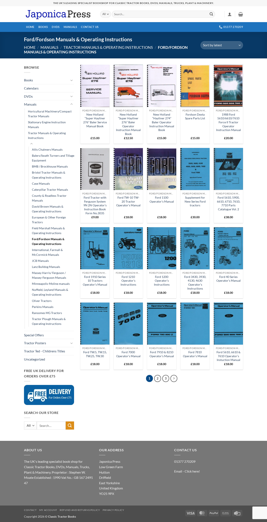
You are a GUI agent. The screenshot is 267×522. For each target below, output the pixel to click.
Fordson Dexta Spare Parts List (195, 116)
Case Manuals (41, 183)
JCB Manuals (40, 260)
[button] (230, 14)
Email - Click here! (187, 471)
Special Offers (34, 335)
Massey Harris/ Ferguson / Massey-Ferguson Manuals (49, 275)
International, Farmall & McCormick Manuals (47, 252)
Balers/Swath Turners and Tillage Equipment (53, 158)
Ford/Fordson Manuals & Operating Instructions (48, 241)
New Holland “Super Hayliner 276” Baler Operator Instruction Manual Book (128, 124)
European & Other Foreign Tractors (49, 220)
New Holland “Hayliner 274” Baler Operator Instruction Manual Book (161, 122)
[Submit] (211, 14)
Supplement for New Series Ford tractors (195, 201)
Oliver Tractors (42, 301)
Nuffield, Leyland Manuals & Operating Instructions (50, 292)
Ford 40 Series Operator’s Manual (228, 278)
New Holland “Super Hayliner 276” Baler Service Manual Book (95, 120)
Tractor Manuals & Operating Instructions (108, 47)
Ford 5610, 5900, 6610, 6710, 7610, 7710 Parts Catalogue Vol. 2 (228, 203)
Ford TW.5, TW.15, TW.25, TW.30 (95, 354)
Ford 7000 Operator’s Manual (128, 354)
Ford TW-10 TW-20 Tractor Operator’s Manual (128, 201)
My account (48, 510)
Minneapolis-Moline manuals (51, 283)
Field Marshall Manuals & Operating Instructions (48, 230)
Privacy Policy (113, 510)
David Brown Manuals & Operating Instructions (47, 209)
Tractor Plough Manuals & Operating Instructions (49, 321)
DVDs (55, 27)
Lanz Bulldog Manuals (46, 267)
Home (30, 27)
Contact (30, 510)
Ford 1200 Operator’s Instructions (162, 280)
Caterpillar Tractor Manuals (50, 189)
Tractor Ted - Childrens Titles (44, 351)
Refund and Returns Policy (80, 510)
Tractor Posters (35, 343)
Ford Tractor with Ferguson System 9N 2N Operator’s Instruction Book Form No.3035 (95, 205)
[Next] (174, 378)
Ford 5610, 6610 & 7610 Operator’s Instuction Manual (229, 356)
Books (43, 27)
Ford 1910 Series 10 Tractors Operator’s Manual (95, 280)
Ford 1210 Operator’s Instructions (128, 280)
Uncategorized (34, 359)
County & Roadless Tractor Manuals (49, 198)
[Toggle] (71, 80)
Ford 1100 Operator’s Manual (162, 199)
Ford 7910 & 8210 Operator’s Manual (162, 354)
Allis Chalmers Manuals (47, 149)
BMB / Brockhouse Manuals (50, 166)
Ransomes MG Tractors (47, 313)
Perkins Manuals (42, 307)
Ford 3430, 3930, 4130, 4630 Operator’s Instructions (195, 282)
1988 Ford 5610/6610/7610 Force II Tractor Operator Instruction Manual (228, 122)
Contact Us (89, 27)
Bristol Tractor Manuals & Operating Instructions (48, 175)
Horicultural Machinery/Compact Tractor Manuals (50, 114)
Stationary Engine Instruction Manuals (47, 124)
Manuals (70, 27)
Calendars (31, 88)
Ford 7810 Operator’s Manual (195, 354)
